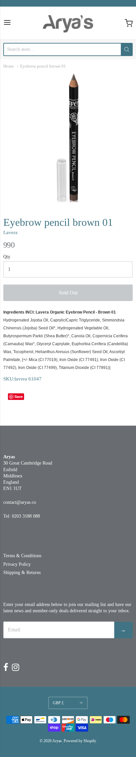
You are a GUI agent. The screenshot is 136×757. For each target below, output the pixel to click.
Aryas (57, 741)
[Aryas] (68, 23)
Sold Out (68, 292)
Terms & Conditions (22, 555)
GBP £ (58, 703)
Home (8, 66)
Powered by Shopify (80, 741)
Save (19, 396)
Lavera (10, 232)
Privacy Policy (17, 564)
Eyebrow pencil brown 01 (43, 66)
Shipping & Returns (22, 572)
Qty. (7, 256)
